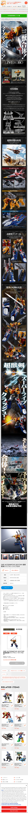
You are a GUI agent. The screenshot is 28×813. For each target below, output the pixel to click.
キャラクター (4, 670)
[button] (1, 557)
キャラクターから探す (19, 779)
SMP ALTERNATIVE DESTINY (7, 681)
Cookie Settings (14, 807)
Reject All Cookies (14, 811)
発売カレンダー (5, 779)
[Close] (26, 785)
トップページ (5, 777)
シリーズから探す (18, 781)
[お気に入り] (11, 705)
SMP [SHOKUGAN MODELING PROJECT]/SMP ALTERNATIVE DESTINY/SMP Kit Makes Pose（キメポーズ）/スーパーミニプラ (13, 677)
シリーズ (3, 674)
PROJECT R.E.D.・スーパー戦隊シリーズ (18, 670)
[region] (14, 798)
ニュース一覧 (17, 777)
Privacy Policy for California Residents (9, 803)
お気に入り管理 (5, 781)
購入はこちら (7, 587)
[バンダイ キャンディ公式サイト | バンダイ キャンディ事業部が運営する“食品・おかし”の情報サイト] (3, 3)
